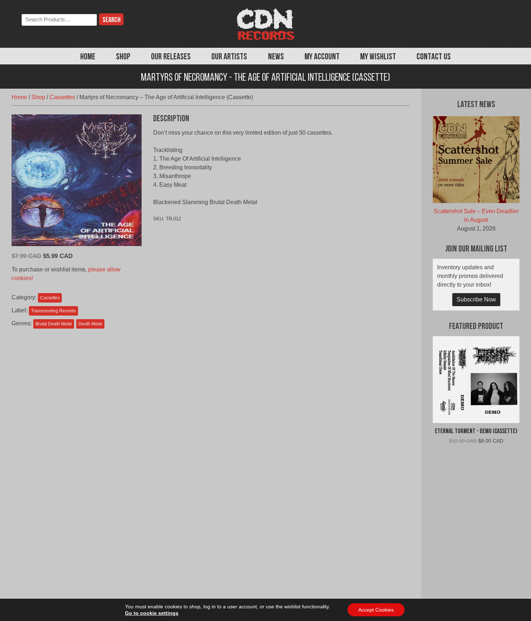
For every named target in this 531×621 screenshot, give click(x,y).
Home (87, 57)
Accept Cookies (376, 610)
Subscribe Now (476, 299)
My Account (322, 57)
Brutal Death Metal (53, 323)
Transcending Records (53, 310)
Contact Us (433, 57)
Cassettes (62, 97)
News (276, 57)
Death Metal (90, 323)
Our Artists (229, 57)
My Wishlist (378, 57)
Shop (123, 57)
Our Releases (171, 57)
